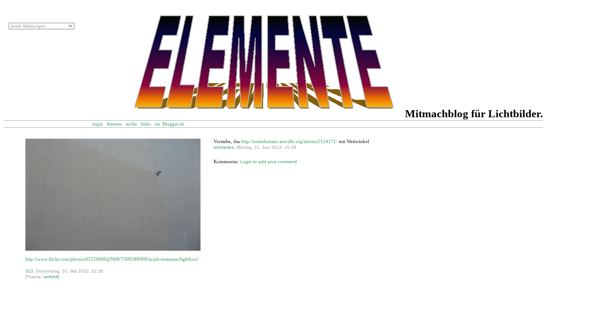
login (97, 123)
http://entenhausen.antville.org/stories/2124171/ (289, 141)
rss (157, 123)
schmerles (224, 147)
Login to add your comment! (268, 161)
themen (114, 123)
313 (29, 271)
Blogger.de (177, 123)
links (146, 123)
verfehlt (50, 276)
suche (131, 123)
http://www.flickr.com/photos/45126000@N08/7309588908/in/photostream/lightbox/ (111, 259)
